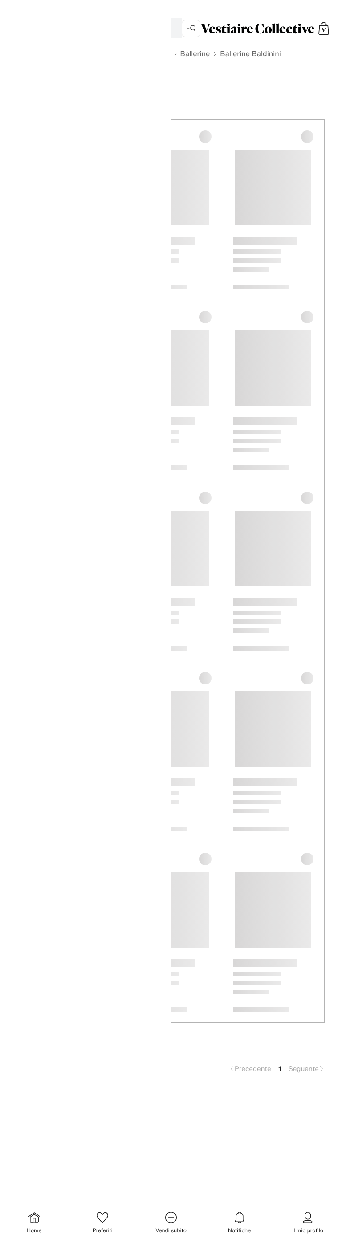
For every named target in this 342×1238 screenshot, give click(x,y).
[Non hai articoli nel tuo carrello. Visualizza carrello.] (324, 28)
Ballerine (195, 53)
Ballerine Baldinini (250, 53)
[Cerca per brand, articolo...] (191, 28)
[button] (324, 28)
